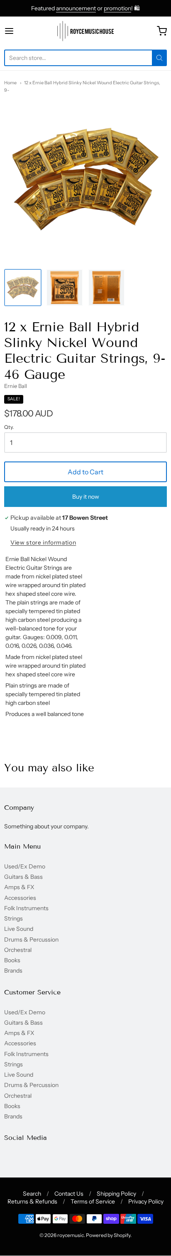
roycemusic (70, 1235)
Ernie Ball (15, 386)
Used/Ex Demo (24, 866)
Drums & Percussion (31, 939)
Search (32, 1193)
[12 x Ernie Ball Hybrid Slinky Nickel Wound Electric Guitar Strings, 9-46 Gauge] (23, 287)
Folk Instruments (26, 908)
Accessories (20, 898)
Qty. (9, 427)
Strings (13, 918)
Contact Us (68, 1193)
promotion (117, 8)
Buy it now (85, 496)
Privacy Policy (146, 1201)
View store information (43, 542)
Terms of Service (93, 1201)
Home (10, 83)
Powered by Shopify (108, 1235)
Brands (13, 970)
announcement (76, 8)
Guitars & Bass (23, 876)
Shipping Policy (116, 1193)
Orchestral (18, 950)
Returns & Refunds (32, 1201)
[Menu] (20, 31)
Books (12, 960)
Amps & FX (19, 887)
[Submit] (159, 58)
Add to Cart (85, 472)
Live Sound (18, 928)
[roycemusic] (85, 31)
